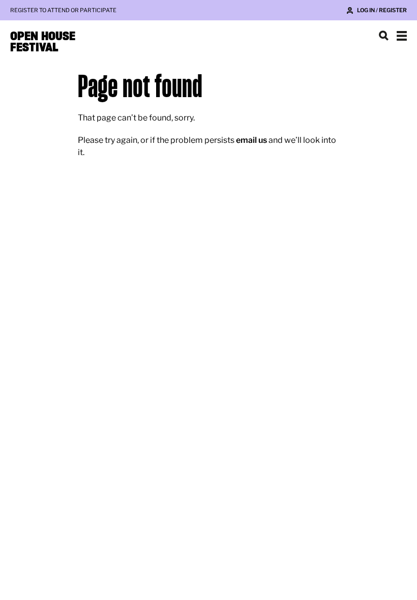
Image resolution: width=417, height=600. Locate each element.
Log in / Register (382, 10)
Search (383, 36)
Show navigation (402, 36)
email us (251, 140)
